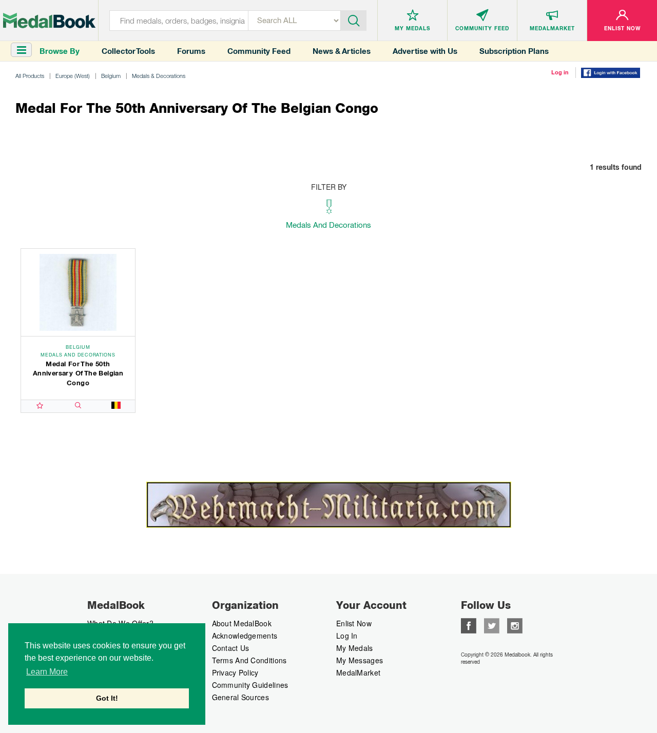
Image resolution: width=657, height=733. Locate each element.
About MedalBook (242, 623)
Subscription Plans (514, 51)
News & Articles (342, 51)
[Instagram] (515, 624)
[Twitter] (491, 624)
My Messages (359, 660)
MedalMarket (358, 672)
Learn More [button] (47, 671)
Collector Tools (128, 51)
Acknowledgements (245, 635)
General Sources (240, 697)
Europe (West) (72, 75)
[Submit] (353, 19)
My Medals (354, 648)
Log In (347, 635)
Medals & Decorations (158, 75)
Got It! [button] (107, 698)
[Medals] (49, 20)
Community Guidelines (250, 685)
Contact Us (230, 648)
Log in (560, 72)
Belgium (111, 75)
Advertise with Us (425, 51)
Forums (191, 51)
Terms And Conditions (249, 660)
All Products (29, 75)
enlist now (354, 623)
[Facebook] (468, 624)
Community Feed (259, 51)
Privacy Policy (235, 672)
